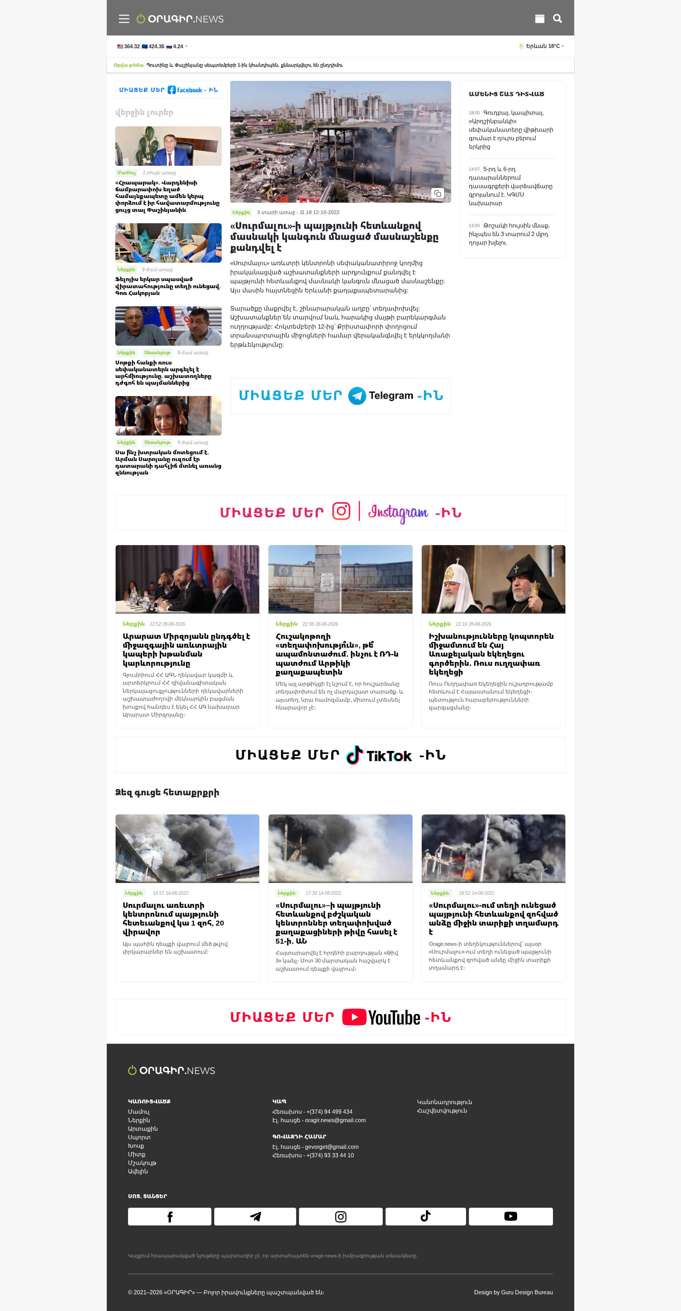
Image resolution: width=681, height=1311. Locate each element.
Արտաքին (143, 1129)
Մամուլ (126, 172)
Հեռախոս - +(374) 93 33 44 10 (313, 1155)
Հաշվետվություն (442, 1111)
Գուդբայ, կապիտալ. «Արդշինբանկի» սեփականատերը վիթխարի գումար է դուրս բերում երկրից (511, 130)
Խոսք (136, 1146)
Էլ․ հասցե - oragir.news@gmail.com (319, 1120)
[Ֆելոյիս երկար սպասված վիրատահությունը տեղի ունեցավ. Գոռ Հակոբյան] (168, 243)
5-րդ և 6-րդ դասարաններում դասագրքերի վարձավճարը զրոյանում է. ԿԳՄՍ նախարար (511, 186)
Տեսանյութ (157, 352)
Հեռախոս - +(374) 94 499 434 (312, 1112)
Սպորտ (139, 1137)
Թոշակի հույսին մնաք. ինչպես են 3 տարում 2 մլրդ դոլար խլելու (509, 234)
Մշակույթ (142, 1163)
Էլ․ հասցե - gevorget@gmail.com (315, 1147)
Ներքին (126, 269)
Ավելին (138, 1171)
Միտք (136, 1154)
